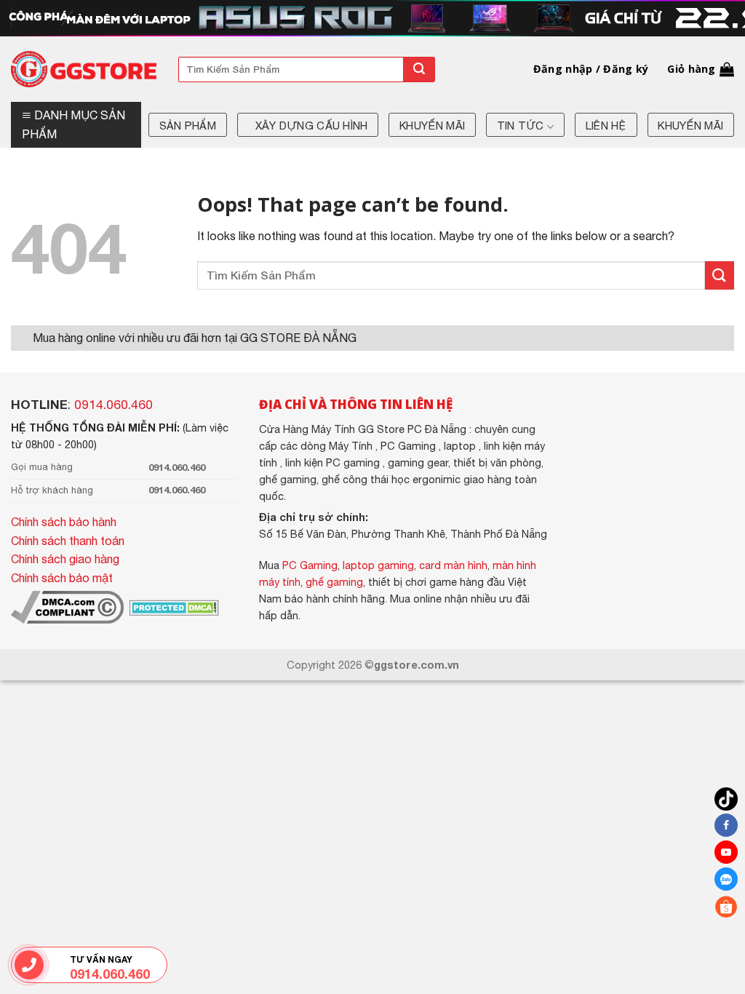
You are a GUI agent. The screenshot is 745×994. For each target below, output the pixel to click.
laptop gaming (378, 565)
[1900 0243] (29, 965)
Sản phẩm (187, 125)
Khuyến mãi (432, 125)
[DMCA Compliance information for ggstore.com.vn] (67, 606)
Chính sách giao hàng (65, 558)
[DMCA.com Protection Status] (173, 606)
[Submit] (419, 69)
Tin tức (520, 125)
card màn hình (453, 565)
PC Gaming (310, 565)
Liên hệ (606, 125)
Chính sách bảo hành (63, 521)
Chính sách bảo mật (62, 577)
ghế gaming (334, 582)
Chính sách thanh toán (67, 540)
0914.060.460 (113, 404)
